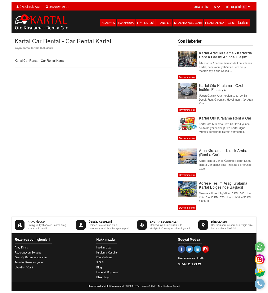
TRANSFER (164, 22)
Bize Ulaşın (103, 277)
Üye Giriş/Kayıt (24, 267)
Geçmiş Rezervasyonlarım (31, 257)
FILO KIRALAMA (214, 22)
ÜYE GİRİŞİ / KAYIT (30, 6)
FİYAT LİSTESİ (145, 22)
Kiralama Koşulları (107, 252)
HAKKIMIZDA (126, 22)
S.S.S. (231, 22)
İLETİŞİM (243, 22)
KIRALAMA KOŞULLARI (188, 22)
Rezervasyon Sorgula (28, 252)
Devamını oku (187, 77)
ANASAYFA (108, 22)
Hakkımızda (103, 247)
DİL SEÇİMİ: (234, 7)
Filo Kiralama (104, 257)
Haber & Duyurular (107, 272)
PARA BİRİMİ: (201, 7)
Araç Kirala (21, 247)
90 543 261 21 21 (58, 6)
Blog (99, 267)
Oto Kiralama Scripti (169, 286)
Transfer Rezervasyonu (29, 262)
